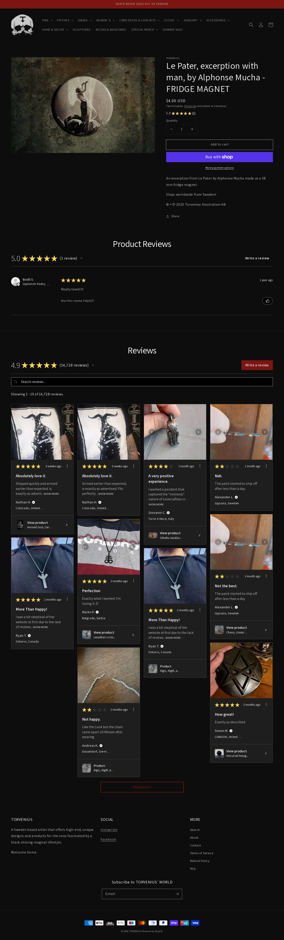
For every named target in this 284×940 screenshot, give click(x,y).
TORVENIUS (135, 931)
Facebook (108, 839)
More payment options (219, 167)
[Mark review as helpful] (267, 300)
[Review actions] (67, 466)
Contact (195, 845)
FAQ (193, 869)
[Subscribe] (177, 894)
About (194, 837)
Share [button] (175, 216)
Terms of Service (201, 853)
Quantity (171, 120)
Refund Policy (199, 861)
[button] (46, 20)
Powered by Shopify (152, 931)
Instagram (109, 829)
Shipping (190, 106)
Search (195, 830)
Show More (51, 493)
